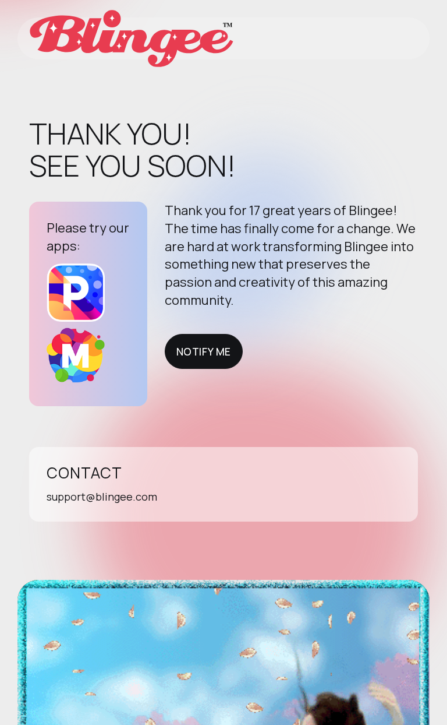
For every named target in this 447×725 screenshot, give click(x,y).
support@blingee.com (102, 497)
